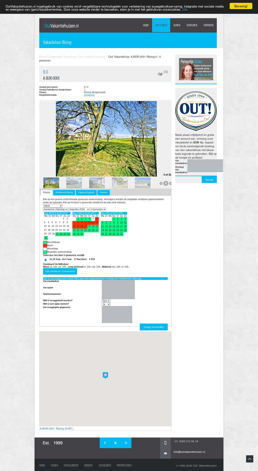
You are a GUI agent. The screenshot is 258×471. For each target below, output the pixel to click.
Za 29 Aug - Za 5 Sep (60, 259)
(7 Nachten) (80, 259)
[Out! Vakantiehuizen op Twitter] (115, 443)
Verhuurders (71, 465)
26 (93, 230)
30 (68, 233)
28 (61, 233)
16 (117, 226)
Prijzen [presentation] (46, 192)
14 (110, 226)
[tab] (47, 192)
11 (125, 222)
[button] (105, 375)
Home (146, 25)
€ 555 (92, 259)
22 (78, 230)
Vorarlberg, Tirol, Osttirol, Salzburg (84, 56)
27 (57, 233)
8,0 (45, 72)
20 (97, 226)
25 (89, 230)
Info (185, 9)
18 (125, 226)
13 (106, 226)
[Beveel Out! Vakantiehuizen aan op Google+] (126, 443)
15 (114, 226)
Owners (88, 465)
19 (93, 226)
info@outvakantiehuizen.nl (189, 452)
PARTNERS (209, 25)
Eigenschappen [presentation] (86, 192)
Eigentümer (105, 465)
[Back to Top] (249, 458)
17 (121, 226)
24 (85, 230)
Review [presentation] (103, 192)
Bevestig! (241, 6)
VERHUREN (192, 25)
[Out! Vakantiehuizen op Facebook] (105, 443)
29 (64, 233)
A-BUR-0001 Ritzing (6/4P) (56, 428)
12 (102, 226)
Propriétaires (124, 465)
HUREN (176, 25)
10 (121, 222)
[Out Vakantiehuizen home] (61, 25)
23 (81, 230)
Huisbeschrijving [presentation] (64, 192)
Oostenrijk (161, 25)
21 (74, 230)
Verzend (209, 179)
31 (46, 237)
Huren (54, 465)
